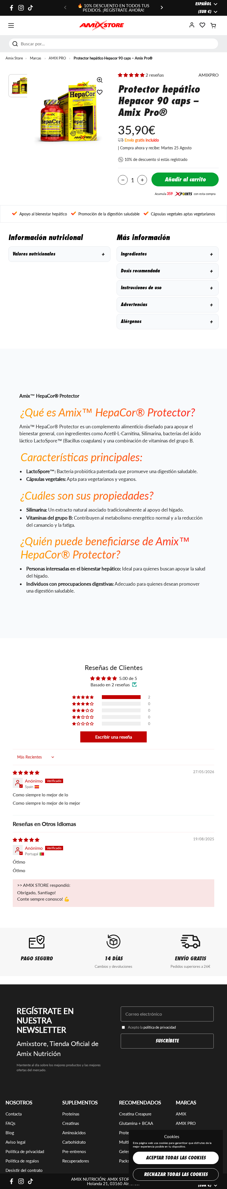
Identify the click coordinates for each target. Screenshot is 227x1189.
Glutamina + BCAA (136, 1123)
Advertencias (167, 304)
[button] (213, 25)
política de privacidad (159, 1027)
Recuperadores (75, 1160)
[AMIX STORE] (101, 25)
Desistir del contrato (24, 1170)
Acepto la (152, 1027)
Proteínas (70, 1113)
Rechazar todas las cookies (176, 1174)
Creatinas (70, 1123)
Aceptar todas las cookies (176, 1158)
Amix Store (14, 58)
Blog (10, 1132)
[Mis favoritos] (202, 26)
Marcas (35, 58)
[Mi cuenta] (192, 26)
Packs (124, 1160)
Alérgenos (167, 321)
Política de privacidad (25, 1151)
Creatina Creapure (135, 1113)
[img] (26, 772)
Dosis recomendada (167, 271)
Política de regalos (22, 1160)
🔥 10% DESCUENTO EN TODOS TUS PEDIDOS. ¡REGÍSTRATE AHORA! (113, 7)
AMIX (181, 1113)
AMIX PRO (57, 58)
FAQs (11, 1123)
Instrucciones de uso (167, 288)
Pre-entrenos (74, 1151)
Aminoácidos (74, 1132)
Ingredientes (167, 254)
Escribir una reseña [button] (113, 736)
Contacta (14, 1113)
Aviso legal (15, 1142)
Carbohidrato (74, 1142)
